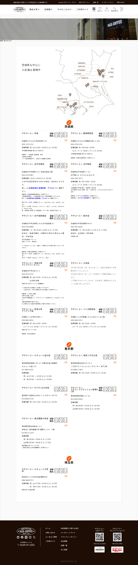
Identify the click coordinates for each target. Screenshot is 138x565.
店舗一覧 (95, 2)
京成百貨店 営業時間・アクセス (42, 188)
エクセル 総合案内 (84, 198)
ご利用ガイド (82, 9)
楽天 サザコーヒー (84, 2)
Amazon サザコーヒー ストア (67, 2)
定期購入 (48, 9)
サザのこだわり (64, 9)
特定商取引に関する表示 (70, 528)
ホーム (47, 528)
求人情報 (64, 549)
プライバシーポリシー (69, 537)
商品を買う (34, 9)
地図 (65, 140)
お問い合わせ (121, 2)
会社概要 (64, 541)
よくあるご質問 (51, 537)
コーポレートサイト (107, 2)
